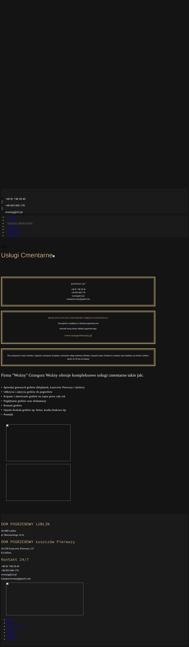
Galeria (10, 629)
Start (9, 620)
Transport (11, 636)
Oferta (9, 623)
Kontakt (13, 235)
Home (4, 247)
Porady (9, 633)
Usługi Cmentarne (20, 223)
